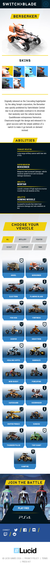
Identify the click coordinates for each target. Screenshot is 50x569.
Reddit (14, 534)
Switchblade (19, 4)
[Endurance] (19, 71)
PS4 (25, 517)
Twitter (15, 530)
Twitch (5, 534)
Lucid (25, 550)
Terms (45, 558)
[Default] (7, 71)
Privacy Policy (31, 558)
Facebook (24, 530)
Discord (33, 530)
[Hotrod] (42, 71)
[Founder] (30, 71)
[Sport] (19, 83)
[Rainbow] (7, 83)
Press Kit (26, 562)
